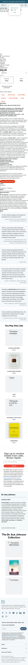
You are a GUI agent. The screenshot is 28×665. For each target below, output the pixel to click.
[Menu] (2, 5)
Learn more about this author (8, 528)
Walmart (3, 101)
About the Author (4, 192)
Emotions (9, 188)
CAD (15, 12)
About (3, 644)
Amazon (3, 94)
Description (3, 103)
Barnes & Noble (11, 94)
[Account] (22, 5)
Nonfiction (2, 185)
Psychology (3, 188)
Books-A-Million (21, 94)
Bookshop (3, 98)
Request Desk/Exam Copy (7, 181)
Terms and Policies (6, 652)
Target (22, 98)
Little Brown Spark (4, 65)
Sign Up (14, 466)
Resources (4, 648)
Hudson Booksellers (13, 98)
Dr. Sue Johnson (6, 56)
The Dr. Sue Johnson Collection (8, 191)
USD (15, 10)
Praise (1, 211)
